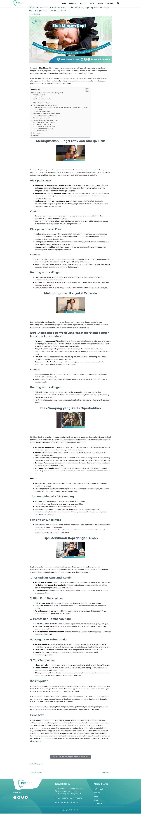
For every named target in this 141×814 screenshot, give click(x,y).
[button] (73, 3)
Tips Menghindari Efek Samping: (45, 115)
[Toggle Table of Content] (86, 90)
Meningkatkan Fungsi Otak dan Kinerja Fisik (47, 93)
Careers (100, 3)
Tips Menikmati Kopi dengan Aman (45, 120)
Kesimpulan (37, 133)
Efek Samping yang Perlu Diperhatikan (46, 113)
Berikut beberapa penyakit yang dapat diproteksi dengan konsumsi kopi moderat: (61, 107)
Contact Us (110, 3)
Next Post (107, 772)
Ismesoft (33, 68)
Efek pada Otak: (40, 95)
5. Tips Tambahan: (41, 130)
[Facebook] (14, 797)
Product (83, 3)
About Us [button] (72, 3)
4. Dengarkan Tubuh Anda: (44, 128)
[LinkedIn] (22, 797)
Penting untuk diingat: (42, 103)
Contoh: (40, 97)
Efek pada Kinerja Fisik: (42, 99)
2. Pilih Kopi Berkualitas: (43, 124)
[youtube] (18, 797)
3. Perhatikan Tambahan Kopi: (45, 126)
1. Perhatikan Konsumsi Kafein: (45, 122)
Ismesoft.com (37, 741)
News (92, 3)
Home (63, 3)
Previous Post (35, 772)
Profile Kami (98, 789)
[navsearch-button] (118, 3)
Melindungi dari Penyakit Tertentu (44, 105)
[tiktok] (26, 797)
